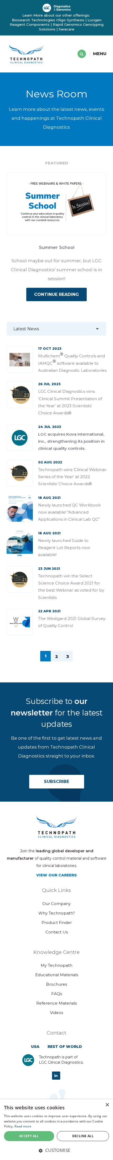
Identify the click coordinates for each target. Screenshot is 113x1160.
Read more (22, 1126)
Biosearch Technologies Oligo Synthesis (48, 20)
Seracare (66, 29)
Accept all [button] (29, 1136)
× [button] (107, 1105)
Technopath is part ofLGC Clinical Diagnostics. (61, 1060)
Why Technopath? (56, 913)
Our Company (56, 903)
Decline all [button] (83, 1136)
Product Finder (57, 922)
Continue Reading (56, 294)
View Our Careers (56, 875)
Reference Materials (56, 1003)
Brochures (56, 984)
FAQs (56, 993)
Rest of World (65, 1046)
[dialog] (56, 1129)
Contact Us (56, 931)
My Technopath (56, 965)
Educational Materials (56, 974)
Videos (56, 1012)
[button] (56, 1150)
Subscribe (56, 781)
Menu (99, 53)
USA (35, 1046)
